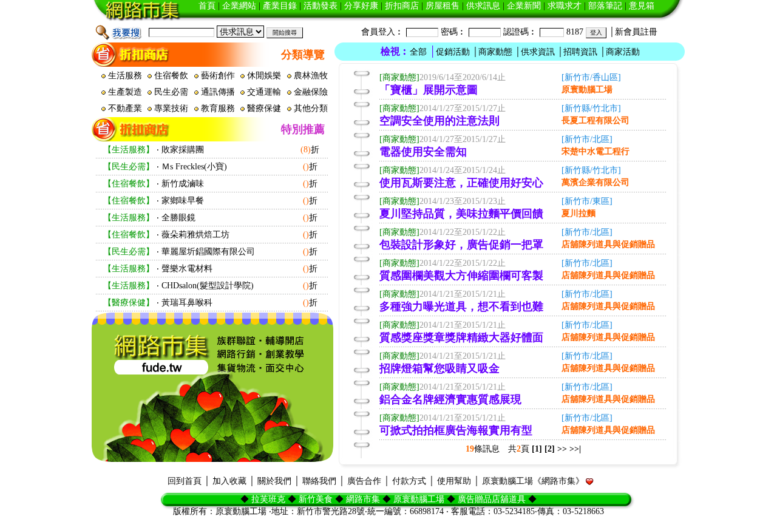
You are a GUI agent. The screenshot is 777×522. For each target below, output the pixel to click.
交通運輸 (265, 92)
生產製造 (126, 92)
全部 (418, 51)
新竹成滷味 (182, 183)
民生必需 (172, 92)
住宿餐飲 (172, 75)
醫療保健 (265, 108)
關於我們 (274, 481)
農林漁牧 (312, 75)
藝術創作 (219, 75)
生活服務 (126, 75)
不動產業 (126, 108)
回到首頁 (185, 481)
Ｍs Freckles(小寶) (194, 166)
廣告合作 (364, 481)
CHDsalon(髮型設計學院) (207, 285)
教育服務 (219, 108)
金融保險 (312, 92)
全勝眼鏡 (178, 217)
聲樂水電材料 (186, 268)
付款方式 (409, 481)
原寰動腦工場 (418, 499)
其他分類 (312, 108)
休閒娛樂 (265, 75)
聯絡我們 (319, 481)
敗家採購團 (182, 149)
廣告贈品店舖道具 (492, 499)
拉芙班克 (268, 499)
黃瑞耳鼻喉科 (186, 302)
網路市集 (363, 499)
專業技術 (172, 108)
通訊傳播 (219, 92)
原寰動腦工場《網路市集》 (533, 481)
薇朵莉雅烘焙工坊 (195, 234)
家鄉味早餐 (182, 200)
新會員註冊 (636, 31)
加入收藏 (229, 481)
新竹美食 (316, 499)
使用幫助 (454, 481)
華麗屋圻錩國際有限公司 (208, 251)
